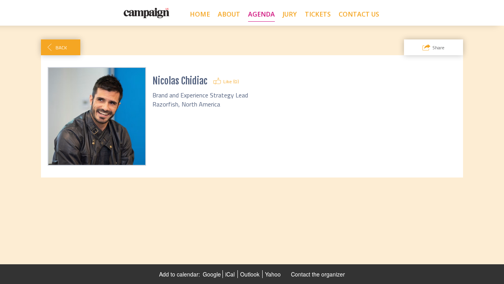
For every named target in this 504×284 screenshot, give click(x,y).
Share (438, 47)
